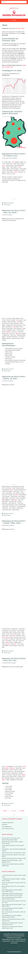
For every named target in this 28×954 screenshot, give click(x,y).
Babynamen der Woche (9, 203)
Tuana (14, 326)
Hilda (3, 499)
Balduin (7, 768)
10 (15, 810)
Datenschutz (8, 936)
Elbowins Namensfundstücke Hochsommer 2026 (14, 858)
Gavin (3, 637)
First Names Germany (18, 941)
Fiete (16, 499)
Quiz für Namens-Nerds (8, 828)
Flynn (15, 644)
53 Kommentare (7, 515)
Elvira (13, 635)
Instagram (14, 943)
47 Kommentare (7, 204)
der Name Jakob (20, 28)
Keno (24, 766)
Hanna (8, 67)
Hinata (8, 644)
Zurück (4, 810)
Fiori (7, 766)
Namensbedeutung (8, 939)
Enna (19, 167)
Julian (11, 67)
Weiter (23, 810)
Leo (5, 67)
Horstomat (4, 824)
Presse (21, 934)
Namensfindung (20, 939)
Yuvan (3, 165)
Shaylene (12, 768)
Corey (13, 162)
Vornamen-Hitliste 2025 (7, 822)
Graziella (8, 331)
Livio (18, 321)
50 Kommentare (7, 370)
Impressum (14, 934)
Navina (7, 637)
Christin (11, 489)
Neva (6, 640)
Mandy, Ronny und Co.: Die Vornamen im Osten (13, 852)
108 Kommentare (7, 652)
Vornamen (6, 934)
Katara (16, 172)
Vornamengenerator (6, 826)
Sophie (24, 65)
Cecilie (16, 494)
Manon (3, 779)
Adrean (23, 774)
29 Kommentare (7, 805)
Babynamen (6, 941)
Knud (3, 890)
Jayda (17, 333)
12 (19, 810)
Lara (3, 67)
